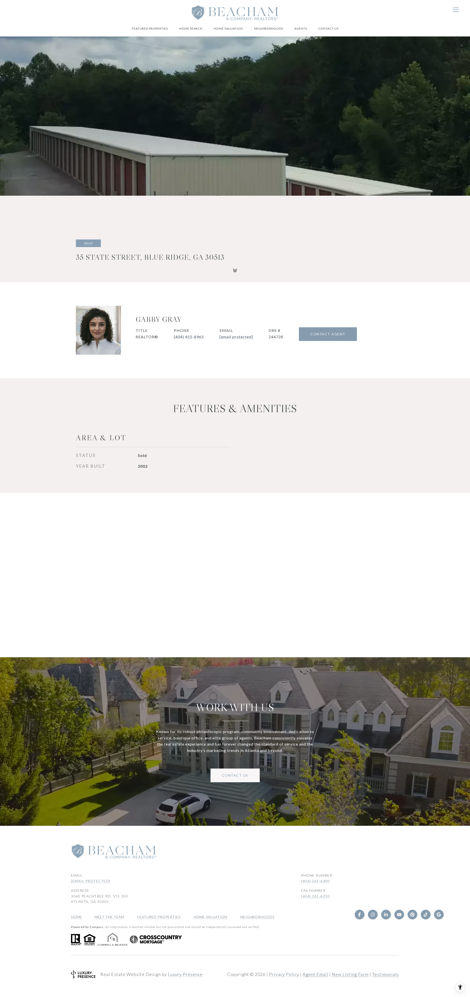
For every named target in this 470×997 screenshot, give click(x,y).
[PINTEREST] (412, 914)
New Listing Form (350, 974)
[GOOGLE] (439, 914)
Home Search (190, 28)
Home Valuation (228, 28)
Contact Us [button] (235, 775)
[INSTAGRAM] (372, 914)
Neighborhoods (268, 28)
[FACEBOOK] (359, 914)
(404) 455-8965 (189, 336)
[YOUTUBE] (399, 914)
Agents (300, 28)
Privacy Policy (284, 974)
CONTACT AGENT (327, 334)
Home (76, 917)
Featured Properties (150, 28)
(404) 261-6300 (315, 881)
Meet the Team (109, 917)
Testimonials (385, 974)
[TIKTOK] (425, 914)
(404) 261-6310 (315, 896)
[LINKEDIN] (386, 914)
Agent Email (315, 974)
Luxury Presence (185, 974)
